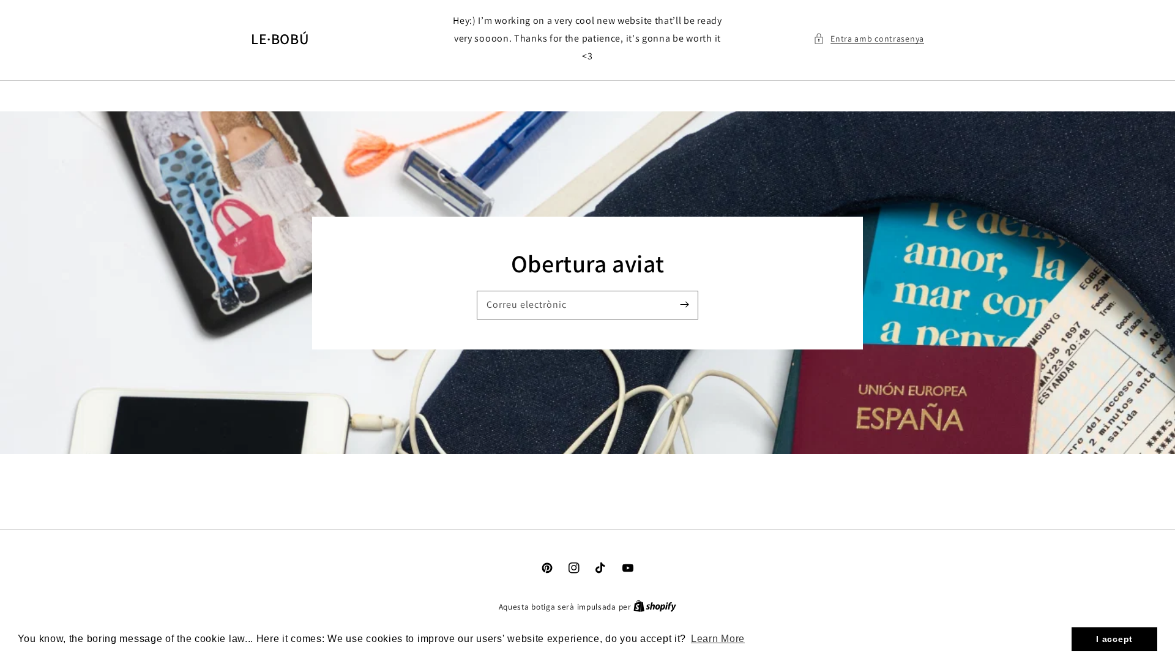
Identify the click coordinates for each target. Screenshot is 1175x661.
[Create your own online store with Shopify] (654, 607)
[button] (868, 39)
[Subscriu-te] (684, 304)
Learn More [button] (718, 638)
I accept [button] (1114, 639)
